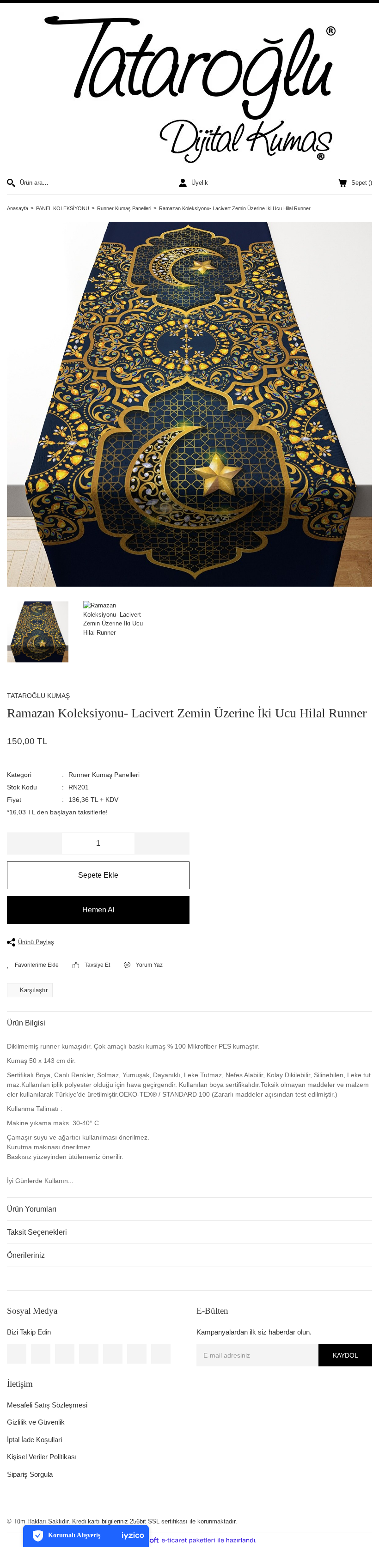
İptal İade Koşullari (34, 1440)
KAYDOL (345, 1355)
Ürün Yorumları (31, 1209)
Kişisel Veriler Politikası (42, 1457)
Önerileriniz (26, 1255)
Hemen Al (98, 910)
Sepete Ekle (98, 875)
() (361, 182)
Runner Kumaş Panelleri (104, 774)
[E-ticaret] (188, 1540)
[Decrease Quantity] (34, 843)
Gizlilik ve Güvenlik (36, 1422)
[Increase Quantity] (161, 843)
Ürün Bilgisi (26, 1023)
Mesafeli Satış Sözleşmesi (47, 1405)
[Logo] (189, 90)
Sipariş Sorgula (30, 1474)
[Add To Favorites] (33, 965)
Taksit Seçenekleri (37, 1232)
